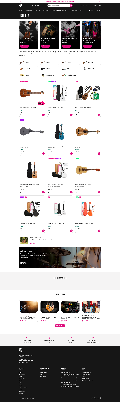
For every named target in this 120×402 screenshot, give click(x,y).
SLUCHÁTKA (22, 391)
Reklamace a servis (65, 382)
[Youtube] (35, 5)
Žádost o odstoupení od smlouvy (68, 384)
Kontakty (95, 5)
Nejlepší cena (43, 376)
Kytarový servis (43, 372)
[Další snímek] (99, 1)
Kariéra (83, 376)
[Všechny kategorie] (19, 10)
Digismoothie (31, 398)
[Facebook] (30, 5)
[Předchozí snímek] (20, 1)
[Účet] (97, 10)
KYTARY (21, 376)
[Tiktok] (38, 5)
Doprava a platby (86, 374)
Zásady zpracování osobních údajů (69, 377)
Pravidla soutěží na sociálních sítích (69, 380)
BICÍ (20, 383)
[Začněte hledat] (71, 5)
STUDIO (20, 389)
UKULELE (21, 380)
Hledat (20, 372)
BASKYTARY (22, 378)
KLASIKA (21, 393)
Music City (23, 398)
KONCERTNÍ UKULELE (52, 147)
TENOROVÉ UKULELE (52, 109)
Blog (100, 5)
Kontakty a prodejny (86, 372)
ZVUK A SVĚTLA (22, 387)
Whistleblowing (85, 378)
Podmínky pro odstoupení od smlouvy (70, 386)
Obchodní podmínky (65, 372)
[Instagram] (32, 5)
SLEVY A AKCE (22, 374)
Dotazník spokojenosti (87, 380)
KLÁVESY (21, 385)
